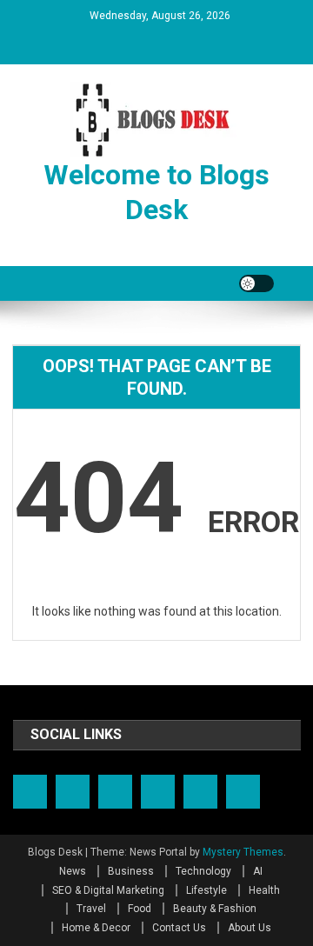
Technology (203, 871)
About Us (249, 928)
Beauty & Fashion (214, 909)
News (72, 871)
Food (139, 909)
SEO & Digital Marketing (108, 890)
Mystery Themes (243, 852)
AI (258, 871)
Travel (91, 909)
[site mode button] (256, 283)
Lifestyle (206, 890)
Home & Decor (96, 928)
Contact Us (179, 928)
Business (131, 871)
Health (264, 890)
